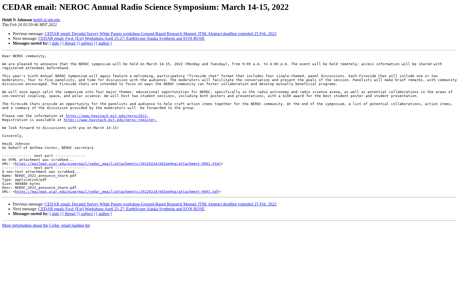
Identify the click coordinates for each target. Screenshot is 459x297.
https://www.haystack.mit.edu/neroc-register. (110, 120)
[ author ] (104, 43)
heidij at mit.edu (46, 20)
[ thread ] (70, 43)
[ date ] (55, 43)
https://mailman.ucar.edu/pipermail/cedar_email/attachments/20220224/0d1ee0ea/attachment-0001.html (118, 164)
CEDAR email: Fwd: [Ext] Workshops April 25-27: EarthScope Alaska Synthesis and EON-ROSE (121, 38)
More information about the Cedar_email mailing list (46, 225)
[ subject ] (87, 43)
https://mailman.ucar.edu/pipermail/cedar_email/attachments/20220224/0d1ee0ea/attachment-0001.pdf (117, 192)
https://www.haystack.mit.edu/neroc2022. (107, 116)
